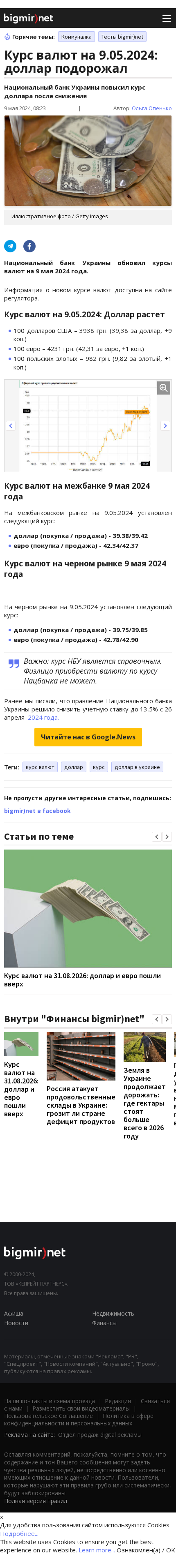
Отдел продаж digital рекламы (100, 1435)
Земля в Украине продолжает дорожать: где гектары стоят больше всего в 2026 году (145, 1103)
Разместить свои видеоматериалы (81, 1408)
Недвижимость (113, 1313)
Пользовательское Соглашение (48, 1416)
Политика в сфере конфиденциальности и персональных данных (78, 1419)
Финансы (104, 1323)
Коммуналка (76, 36)
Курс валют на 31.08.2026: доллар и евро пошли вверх (82, 979)
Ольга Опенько (152, 108)
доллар (73, 767)
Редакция (118, 1401)
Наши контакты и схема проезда (49, 1401)
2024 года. (42, 717)
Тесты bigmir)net (122, 36)
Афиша (13, 1313)
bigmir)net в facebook (37, 811)
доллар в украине (137, 767)
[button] (11, 426)
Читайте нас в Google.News (88, 736)
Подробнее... (19, 1533)
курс (99, 767)
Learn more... (97, 1550)
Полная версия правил (35, 1501)
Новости (16, 1323)
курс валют (40, 767)
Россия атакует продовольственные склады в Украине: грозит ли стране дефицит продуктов (81, 1105)
